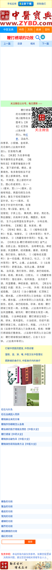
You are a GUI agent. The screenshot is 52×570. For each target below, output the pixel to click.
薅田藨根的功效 (9, 531)
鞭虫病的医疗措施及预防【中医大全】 (20, 429)
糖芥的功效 (7, 526)
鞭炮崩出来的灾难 (10, 419)
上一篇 (7, 43)
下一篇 (45, 43)
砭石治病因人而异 (10, 414)
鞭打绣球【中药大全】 (12, 434)
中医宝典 (8, 29)
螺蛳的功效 (7, 521)
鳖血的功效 (7, 506)
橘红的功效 (7, 536)
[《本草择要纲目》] (39, 384)
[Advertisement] (26, 73)
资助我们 (41, 4)
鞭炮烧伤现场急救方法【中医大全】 (19, 444)
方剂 (30, 29)
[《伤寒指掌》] (20, 405)
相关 (32, 43)
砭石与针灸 (7, 409)
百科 (47, 29)
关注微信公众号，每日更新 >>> (26, 103)
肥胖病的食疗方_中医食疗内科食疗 (22, 360)
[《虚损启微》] (26, 384)
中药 (21, 29)
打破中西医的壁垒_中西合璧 (19, 348)
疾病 (38, 29)
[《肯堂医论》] (13, 384)
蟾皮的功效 (7, 511)
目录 (20, 43)
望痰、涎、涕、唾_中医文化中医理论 (24, 354)
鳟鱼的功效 (7, 501)
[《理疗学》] (33, 405)
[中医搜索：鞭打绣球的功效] (37, 38)
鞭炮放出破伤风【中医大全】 (16, 439)
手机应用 (12, 4)
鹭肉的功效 (7, 516)
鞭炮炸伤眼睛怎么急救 (12, 424)
